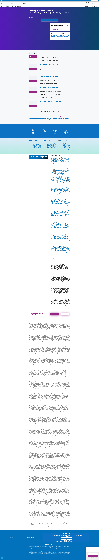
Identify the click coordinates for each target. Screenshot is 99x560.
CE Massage (59, 258)
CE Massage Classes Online (60, 159)
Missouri (44, 135)
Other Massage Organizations (66, 136)
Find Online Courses (94, 6)
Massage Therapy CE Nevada (55, 204)
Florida (33, 132)
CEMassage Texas (53, 159)
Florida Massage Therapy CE (63, 173)
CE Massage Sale (56, 160)
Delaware (33, 131)
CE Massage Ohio (65, 247)
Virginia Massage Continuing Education (60, 170)
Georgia (33, 133)
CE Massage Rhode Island (62, 216)
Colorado (33, 129)
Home (2, 6)
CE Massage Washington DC (61, 222)
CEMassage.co (64, 156)
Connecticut (33, 130)
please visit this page (66, 146)
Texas (66, 127)
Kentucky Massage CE (58, 171)
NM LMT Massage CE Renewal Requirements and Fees (61, 206)
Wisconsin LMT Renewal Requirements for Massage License (59, 211)
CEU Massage (66, 163)
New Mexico (55, 128)
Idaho (33, 135)
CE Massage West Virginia (62, 255)
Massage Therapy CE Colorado (63, 228)
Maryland (44, 130)
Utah (66, 128)
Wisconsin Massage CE (54, 174)
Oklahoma (55, 133)
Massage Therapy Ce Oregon (64, 225)
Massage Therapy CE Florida (64, 189)
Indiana (59, 253)
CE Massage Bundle (62, 160)
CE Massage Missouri (62, 175)
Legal (55, 544)
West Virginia (66, 133)
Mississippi (44, 134)
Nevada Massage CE (64, 172)
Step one (31, 56)
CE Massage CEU (67, 161)
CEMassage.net (58, 157)
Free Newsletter (12, 537)
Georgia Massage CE (61, 174)
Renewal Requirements (15, 6)
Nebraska (65, 192)
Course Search (65, 313)
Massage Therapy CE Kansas (64, 235)
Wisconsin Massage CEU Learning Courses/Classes (61, 213)
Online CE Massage (53, 156)
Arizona (58, 246)
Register (96, 0)
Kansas (57, 255)
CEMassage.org (53, 157)
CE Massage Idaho (56, 203)
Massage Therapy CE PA (64, 187)
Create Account (54, 313)
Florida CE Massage (60, 163)
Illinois (69, 209)
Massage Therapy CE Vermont (64, 203)
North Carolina (55, 130)
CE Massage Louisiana (57, 187)
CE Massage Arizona (66, 233)
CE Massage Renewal (54, 162)
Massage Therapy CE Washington (55, 210)
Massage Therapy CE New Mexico (63, 251)
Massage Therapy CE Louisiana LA (55, 236)
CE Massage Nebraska (64, 182)
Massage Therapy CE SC (56, 182)
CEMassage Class (53, 158)
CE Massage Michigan (66, 190)
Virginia (66, 130)
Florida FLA (67, 237)
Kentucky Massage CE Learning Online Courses (60, 256)
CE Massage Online (66, 162)
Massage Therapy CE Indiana (60, 181)
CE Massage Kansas (63, 178)
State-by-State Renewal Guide (38, 157)
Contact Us (28, 533)
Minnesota (44, 133)
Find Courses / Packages (7, 6)
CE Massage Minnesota (62, 198)
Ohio (55, 132)
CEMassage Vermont (60, 249)
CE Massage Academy (54, 163)
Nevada (67, 197)
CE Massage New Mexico (58, 205)
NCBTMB (56, 214)
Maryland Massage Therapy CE (61, 167)
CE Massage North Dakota (65, 253)
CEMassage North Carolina (63, 194)
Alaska (58, 235)
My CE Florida (57, 173)
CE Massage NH (57, 178)
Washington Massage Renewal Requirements (57, 257)
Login (92, 0)
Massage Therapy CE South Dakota (56, 212)
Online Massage (87, 2)
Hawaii (33, 134)
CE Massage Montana (59, 229)
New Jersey (55, 127)
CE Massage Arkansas (62, 237)
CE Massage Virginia (63, 246)
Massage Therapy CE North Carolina (56, 220)
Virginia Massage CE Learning (61, 185)
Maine (44, 129)
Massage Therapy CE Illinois (55, 237)
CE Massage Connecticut (61, 245)
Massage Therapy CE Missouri (58, 227)
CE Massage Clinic (56, 161)
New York (55, 129)
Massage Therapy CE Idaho (54, 191)
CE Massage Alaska (61, 214)
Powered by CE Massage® (12, 0)
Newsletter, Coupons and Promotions (64, 240)
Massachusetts (44, 131)
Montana (67, 217)
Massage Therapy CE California (60, 221)
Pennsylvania (55, 135)
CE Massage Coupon (66, 158)
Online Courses (53, 218)
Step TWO (31, 68)
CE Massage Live (59, 156)
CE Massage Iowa (61, 191)
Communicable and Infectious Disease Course (57, 177)
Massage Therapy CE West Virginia (62, 209)
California (33, 128)
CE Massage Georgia (63, 202)
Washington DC (66, 132)
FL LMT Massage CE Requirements (59, 179)
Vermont (66, 129)
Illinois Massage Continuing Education (60, 169)
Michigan (44, 132)
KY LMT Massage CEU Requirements (58, 192)
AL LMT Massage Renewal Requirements (59, 197)
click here (57, 68)
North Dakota (55, 131)
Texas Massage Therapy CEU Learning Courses (57, 234)
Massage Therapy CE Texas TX (58, 224)
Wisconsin (66, 134)
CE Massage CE (62, 161)
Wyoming (66, 135)
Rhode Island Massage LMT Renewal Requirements (61, 241)
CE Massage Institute (60, 162)
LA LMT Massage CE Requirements (58, 190)
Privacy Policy (69, 541)
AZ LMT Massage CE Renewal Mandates (58, 199)
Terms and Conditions (46, 544)
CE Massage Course (59, 158)
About (20, 6)
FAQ (63, 244)
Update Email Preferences (30, 537)
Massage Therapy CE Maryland (65, 210)
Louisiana (44, 128)
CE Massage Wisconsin (57, 188)
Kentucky (44, 127)
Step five (31, 105)
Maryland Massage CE (63, 168)
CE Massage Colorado (59, 176)
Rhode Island (64, 176)
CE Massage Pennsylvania (54, 215)
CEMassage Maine (58, 232)
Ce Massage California (64, 236)
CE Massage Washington (62, 180)
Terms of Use (3, 0)
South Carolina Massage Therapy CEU (59, 217)
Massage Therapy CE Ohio (62, 239)
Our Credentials (87, 6)
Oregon (55, 134)
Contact (7, 0)
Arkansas (33, 127)
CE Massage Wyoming (60, 223)
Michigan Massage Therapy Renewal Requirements (58, 248)
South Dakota (61, 186)
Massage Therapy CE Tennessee (62, 193)
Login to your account (30, 534)
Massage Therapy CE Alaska (55, 226)
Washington (66, 131)
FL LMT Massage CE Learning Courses (59, 200)
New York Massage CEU (55, 202)
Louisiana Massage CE (57, 172)
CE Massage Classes (64, 157)
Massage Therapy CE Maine (54, 228)
